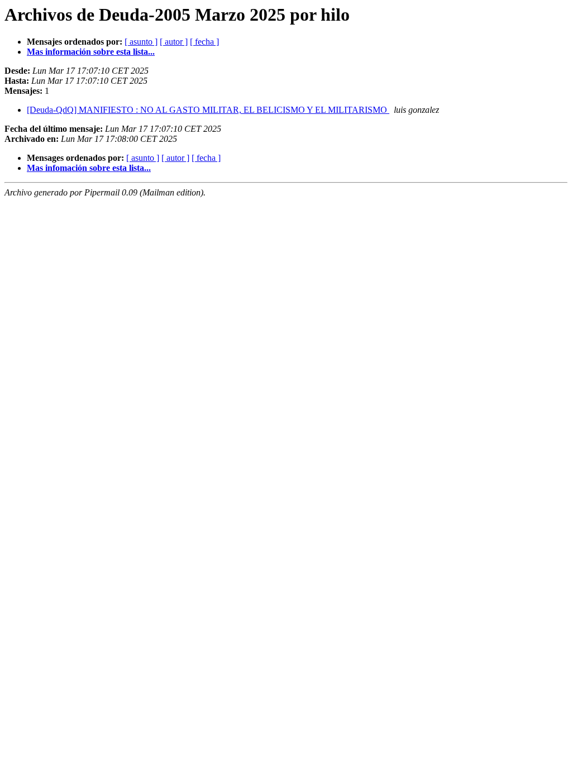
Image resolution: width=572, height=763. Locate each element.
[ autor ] (174, 41)
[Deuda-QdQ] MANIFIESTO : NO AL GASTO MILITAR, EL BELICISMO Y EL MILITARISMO (208, 110)
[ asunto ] (141, 41)
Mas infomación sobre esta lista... (89, 168)
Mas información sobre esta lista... (91, 51)
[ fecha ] (204, 41)
